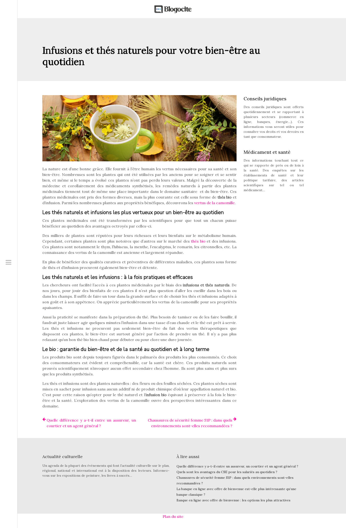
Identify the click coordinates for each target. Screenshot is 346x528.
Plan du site (173, 516)
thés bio (198, 241)
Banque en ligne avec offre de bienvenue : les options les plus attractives (233, 500)
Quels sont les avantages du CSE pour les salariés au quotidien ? (227, 472)
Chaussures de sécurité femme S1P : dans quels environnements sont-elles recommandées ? (190, 423)
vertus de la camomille (214, 202)
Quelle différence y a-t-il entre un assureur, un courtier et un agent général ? (91, 423)
